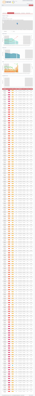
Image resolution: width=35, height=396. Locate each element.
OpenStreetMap (28, 29)
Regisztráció (24, 0)
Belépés (31, 0)
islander (6, 17)
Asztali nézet (22, 395)
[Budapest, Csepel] (17, 23)
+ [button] (3, 21)
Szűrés (14, 31)
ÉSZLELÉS (30, 5)
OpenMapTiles (24, 29)
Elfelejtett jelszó (28, 0)
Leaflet (18, 29)
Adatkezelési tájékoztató (16, 395)
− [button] (3, 22)
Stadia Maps (21, 29)
